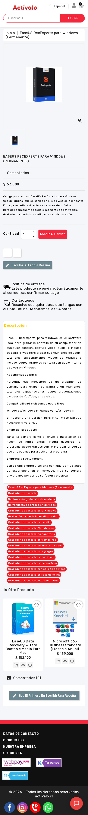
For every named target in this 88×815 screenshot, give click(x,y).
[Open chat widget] (76, 803)
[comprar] (16, 665)
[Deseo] (30, 665)
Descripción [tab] (15, 325)
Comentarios (18, 173)
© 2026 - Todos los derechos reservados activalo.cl (44, 794)
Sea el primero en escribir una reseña (47, 695)
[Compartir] (7, 252)
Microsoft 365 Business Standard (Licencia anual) (64, 645)
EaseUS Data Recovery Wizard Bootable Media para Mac (23, 647)
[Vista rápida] (23, 665)
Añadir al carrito (53, 234)
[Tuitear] (17, 252)
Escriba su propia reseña (30, 265)
